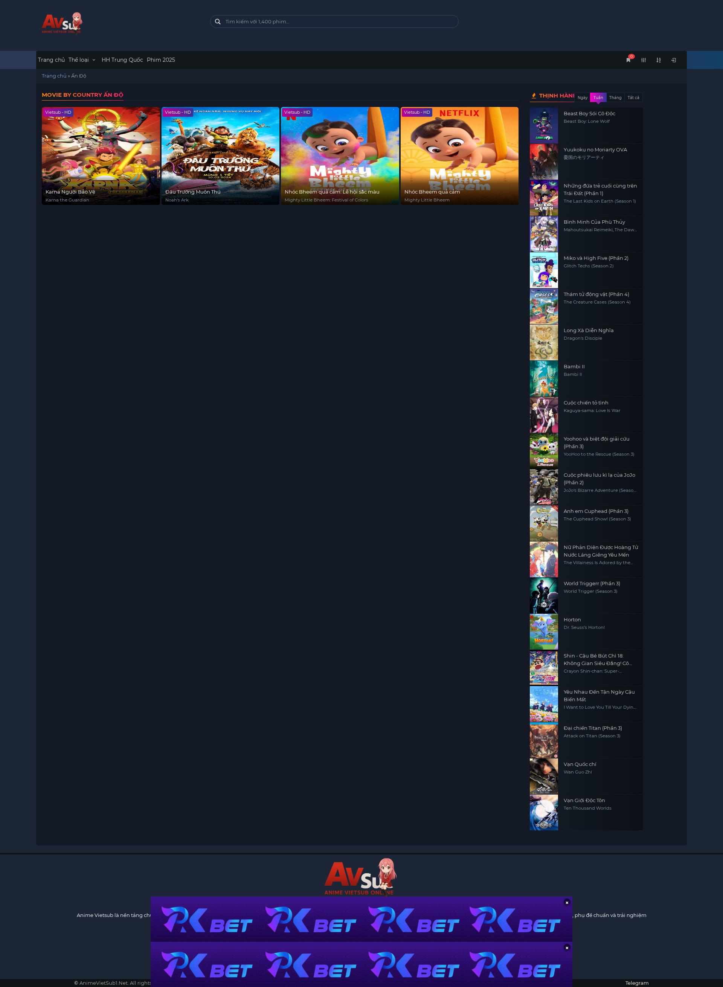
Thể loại (79, 59)
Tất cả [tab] (633, 97)
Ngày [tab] (582, 97)
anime (117, 23)
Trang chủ (51, 59)
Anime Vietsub (95, 915)
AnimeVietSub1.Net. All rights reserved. (127, 983)
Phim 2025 (161, 59)
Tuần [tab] (598, 97)
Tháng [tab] (615, 97)
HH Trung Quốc (122, 59)
